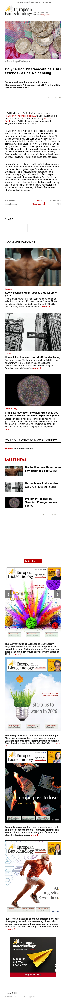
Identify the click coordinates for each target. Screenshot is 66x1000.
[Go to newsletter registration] (33, 957)
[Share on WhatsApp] (33, 228)
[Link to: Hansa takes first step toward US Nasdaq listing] (33, 332)
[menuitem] (22, 2)
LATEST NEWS (15, 459)
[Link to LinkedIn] (54, 993)
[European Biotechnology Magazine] (27, 10)
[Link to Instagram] (58, 993)
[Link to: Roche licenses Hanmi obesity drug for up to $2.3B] (33, 267)
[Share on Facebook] (10, 228)
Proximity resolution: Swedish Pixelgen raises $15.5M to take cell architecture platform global (32, 414)
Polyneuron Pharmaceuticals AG (20, 115)
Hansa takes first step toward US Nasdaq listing (32, 357)
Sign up (9, 448)
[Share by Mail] (55, 228)
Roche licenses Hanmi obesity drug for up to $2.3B (31, 294)
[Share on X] (21, 228)
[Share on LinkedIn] (44, 228)
